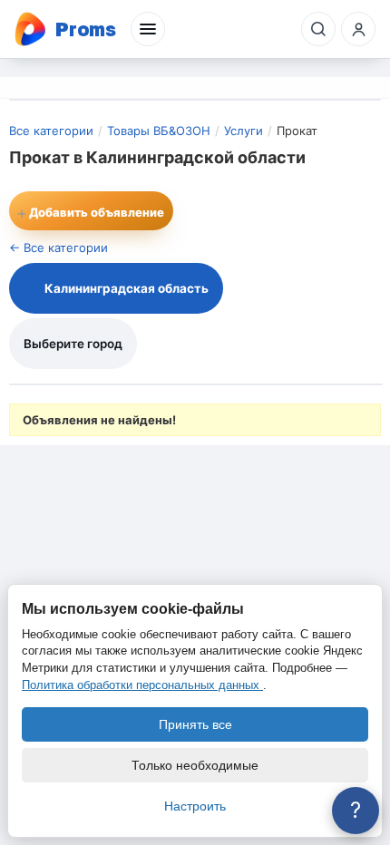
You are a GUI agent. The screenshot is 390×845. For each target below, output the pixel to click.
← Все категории (58, 247)
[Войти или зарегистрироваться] (358, 29)
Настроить (195, 806)
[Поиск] (318, 29)
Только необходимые (195, 765)
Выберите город (73, 343)
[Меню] (148, 29)
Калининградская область (126, 288)
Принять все (195, 724)
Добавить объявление (90, 212)
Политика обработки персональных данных (142, 685)
